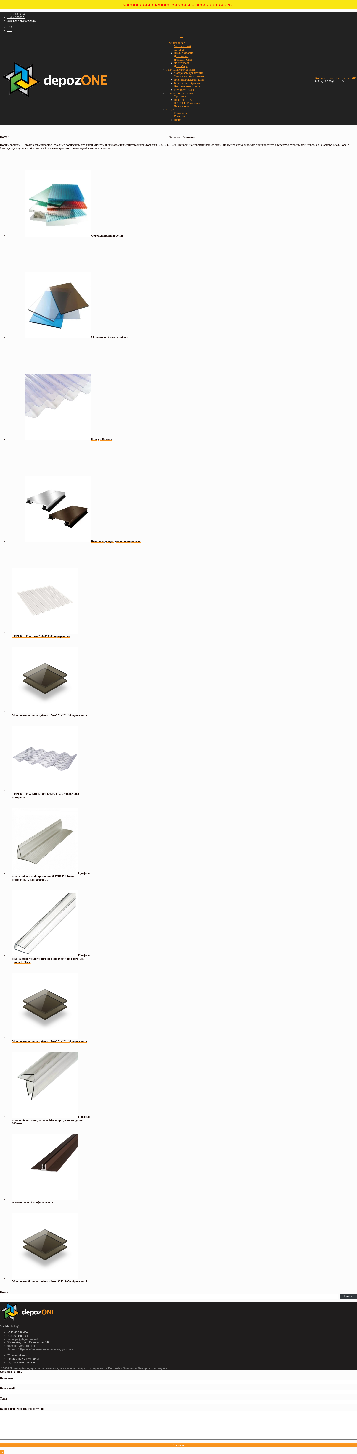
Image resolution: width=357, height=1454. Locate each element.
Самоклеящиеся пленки (189, 76)
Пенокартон (181, 106)
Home (3, 136)
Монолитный (182, 46)
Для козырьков (183, 59)
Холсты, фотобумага (187, 83)
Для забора (181, 66)
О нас (170, 109)
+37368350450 (16, 13)
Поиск (4, 1292)
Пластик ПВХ (183, 99)
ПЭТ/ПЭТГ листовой (187, 103)
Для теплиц (181, 56)
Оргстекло (180, 96)
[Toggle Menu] (181, 37)
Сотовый (179, 49)
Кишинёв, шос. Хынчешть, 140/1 (336, 78)
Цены (177, 119)
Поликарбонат (175, 42)
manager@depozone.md (21, 20)
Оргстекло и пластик (179, 93)
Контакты (180, 116)
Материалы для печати (188, 73)
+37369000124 (16, 17)
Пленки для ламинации (189, 79)
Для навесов (181, 62)
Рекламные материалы (180, 69)
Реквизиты (181, 113)
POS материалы (184, 89)
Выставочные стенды (187, 86)
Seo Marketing (9, 1326)
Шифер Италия (183, 52)
